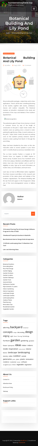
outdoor (17, 356)
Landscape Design (8, 293)
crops (15, 332)
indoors (30, 345)
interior (28, 349)
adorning (6, 328)
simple (18, 362)
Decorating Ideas (8, 266)
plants (22, 359)
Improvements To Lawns (10, 286)
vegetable (20, 364)
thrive (14, 365)
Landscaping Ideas (8, 298)
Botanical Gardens (9, 53)
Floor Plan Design (8, 268)
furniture (6, 341)
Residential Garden (9, 307)
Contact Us (6, 379)
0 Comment (28, 65)
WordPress (24, 440)
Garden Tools (7, 280)
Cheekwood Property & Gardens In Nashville (16, 235)
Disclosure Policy (8, 387)
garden (15, 340)
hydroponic (11, 345)
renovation (29, 359)
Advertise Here (7, 383)
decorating (20, 332)
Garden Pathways (8, 277)
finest (15, 336)
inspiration (13, 349)
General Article (7, 282)
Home (8, 33)
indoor (24, 345)
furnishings (26, 336)
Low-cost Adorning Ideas (11, 249)
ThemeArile (22, 442)
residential (13, 362)
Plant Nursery (7, 302)
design (29, 332)
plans (17, 359)
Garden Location (8, 275)
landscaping (24, 352)
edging (6, 336)
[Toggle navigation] (34, 9)
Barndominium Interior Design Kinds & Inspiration (18, 239)
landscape (12, 352)
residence (6, 362)
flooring (20, 336)
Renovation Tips (8, 304)
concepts (8, 332)
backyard (16, 327)
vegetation (27, 365)
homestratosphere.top (20, 2)
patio (13, 359)
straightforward (7, 364)
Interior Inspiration (8, 291)
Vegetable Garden (8, 309)
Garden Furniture (8, 273)
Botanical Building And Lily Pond (22, 33)
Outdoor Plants (7, 300)
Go (33, 214)
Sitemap (5, 391)
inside (5, 349)
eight (11, 336)
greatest (31, 341)
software (24, 362)
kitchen (5, 353)
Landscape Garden (8, 295)
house (5, 345)
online (10, 356)
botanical (25, 327)
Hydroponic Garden (9, 284)
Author (7, 65)
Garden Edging (7, 271)
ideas (18, 345)
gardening (24, 341)
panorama (7, 359)
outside (23, 356)
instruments (22, 349)
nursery (5, 356)
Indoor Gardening (8, 289)
